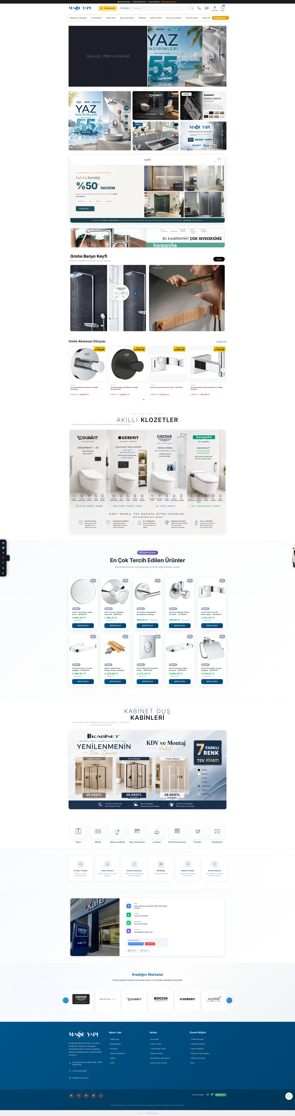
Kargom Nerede (157, 1053)
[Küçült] (8, 558)
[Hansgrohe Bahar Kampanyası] (203, 136)
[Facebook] (3, 548)
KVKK (112, 1063)
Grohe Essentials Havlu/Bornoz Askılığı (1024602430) (124, 388)
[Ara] (192, 8)
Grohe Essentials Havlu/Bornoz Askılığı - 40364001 (84, 388)
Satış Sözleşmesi (197, 1049)
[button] (143, 399)
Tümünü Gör (221, 342)
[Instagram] (3, 543)
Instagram (145, 950)
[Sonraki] (223, 370)
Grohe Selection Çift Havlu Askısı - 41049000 (166, 387)
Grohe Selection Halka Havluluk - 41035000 (178, 669)
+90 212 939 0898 (141, 916)
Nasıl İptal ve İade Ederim (160, 1058)
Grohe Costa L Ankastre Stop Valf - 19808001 (114, 613)
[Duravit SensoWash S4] (156, 105)
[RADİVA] (107, 1000)
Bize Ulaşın (155, 1039)
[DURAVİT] (134, 1000)
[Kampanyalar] (3, 568)
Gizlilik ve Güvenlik (198, 1058)
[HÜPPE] (214, 1000)
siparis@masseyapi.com (143, 932)
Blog (192, 1063)
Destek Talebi (156, 1044)
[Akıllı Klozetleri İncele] (147, 482)
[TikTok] (3, 552)
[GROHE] (81, 1000)
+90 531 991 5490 (141, 924)
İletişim (112, 1058)
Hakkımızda (114, 1039)
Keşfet (219, 259)
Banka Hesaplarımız (117, 1053)
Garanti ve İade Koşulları (200, 1053)
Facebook (133, 950)
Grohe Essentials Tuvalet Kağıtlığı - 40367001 (211, 669)
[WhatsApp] (3, 562)
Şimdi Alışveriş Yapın (168, 2)
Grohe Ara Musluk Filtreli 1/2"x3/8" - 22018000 (179, 613)
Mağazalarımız (115, 1044)
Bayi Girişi (114, 1049)
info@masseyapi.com (80, 1078)
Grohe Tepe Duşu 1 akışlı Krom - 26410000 (82, 613)
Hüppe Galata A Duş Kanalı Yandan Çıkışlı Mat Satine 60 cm (114, 669)
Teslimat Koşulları (197, 1039)
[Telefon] (199, 8)
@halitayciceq (153, 1113)
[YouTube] (3, 557)
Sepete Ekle (83, 625)
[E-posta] (207, 8)
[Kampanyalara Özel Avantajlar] (100, 120)
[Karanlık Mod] (3, 573)
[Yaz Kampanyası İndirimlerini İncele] (108, 56)
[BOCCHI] (160, 1000)
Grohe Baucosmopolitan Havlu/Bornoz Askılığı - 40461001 (146, 613)
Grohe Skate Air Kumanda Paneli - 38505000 (147, 669)
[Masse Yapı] (80, 8)
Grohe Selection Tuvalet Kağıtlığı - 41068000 (82, 669)
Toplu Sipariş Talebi (158, 1049)
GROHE (72, 385)
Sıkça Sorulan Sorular (159, 1063)
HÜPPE (108, 664)
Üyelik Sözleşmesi (198, 1044)
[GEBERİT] (187, 1000)
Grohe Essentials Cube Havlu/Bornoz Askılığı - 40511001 (206, 388)
